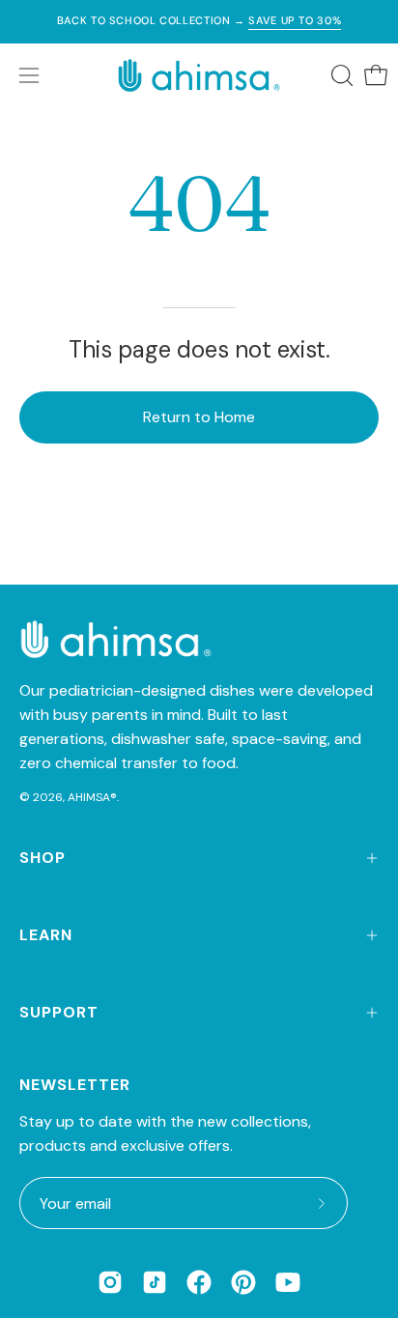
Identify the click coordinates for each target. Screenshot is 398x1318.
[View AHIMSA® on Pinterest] (243, 1282)
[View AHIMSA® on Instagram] (110, 1282)
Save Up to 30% (294, 20)
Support (59, 1012)
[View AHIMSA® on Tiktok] (154, 1282)
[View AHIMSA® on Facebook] (199, 1282)
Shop (42, 857)
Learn (45, 935)
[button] (340, 75)
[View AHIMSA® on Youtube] (287, 1282)
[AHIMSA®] (199, 75)
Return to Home (199, 417)
